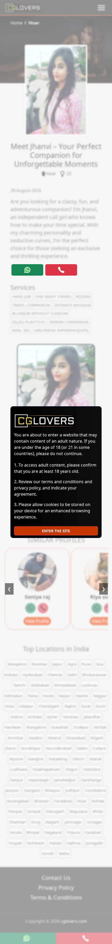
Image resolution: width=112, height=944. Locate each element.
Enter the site (56, 530)
